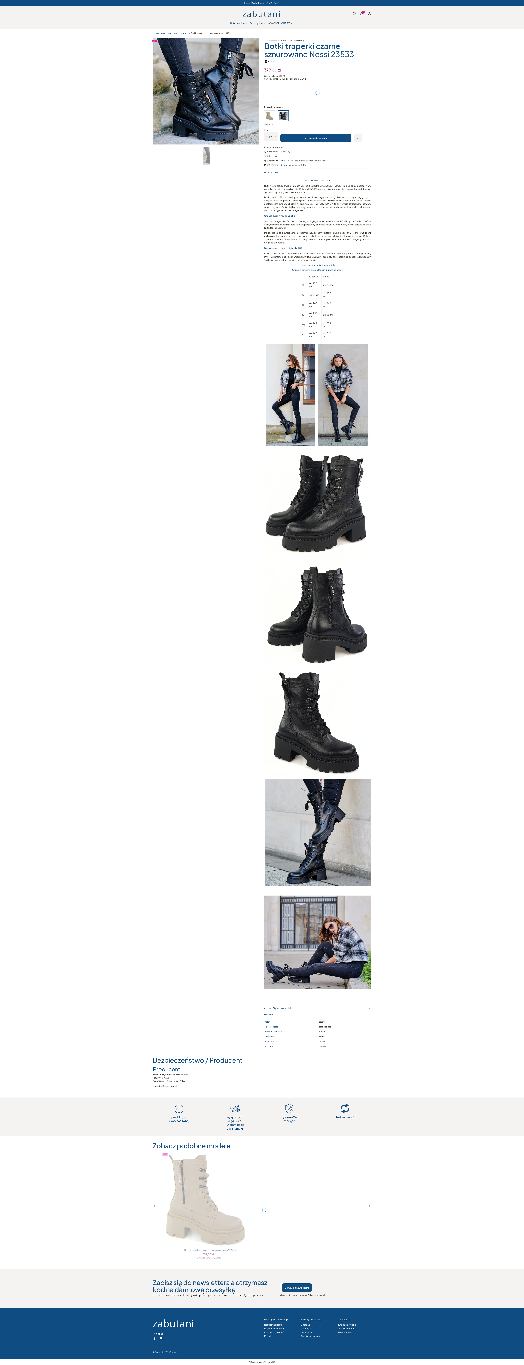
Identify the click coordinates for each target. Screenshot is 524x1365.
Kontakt (268, 1336)
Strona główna (159, 33)
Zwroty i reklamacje (310, 1336)
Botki (185, 33)
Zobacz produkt (208, 1242)
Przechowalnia (345, 1332)
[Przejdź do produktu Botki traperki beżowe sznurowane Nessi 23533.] (208, 1199)
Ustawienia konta (346, 1328)
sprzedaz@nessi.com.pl (165, 1086)
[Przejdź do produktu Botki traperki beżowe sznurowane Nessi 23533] (269, 115)
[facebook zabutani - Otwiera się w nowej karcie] (154, 1338)
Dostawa (305, 1324)
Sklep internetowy (261, 1362)
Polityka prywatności (274, 1332)
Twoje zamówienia (347, 1324)
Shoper (173, 1352)
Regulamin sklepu (273, 1324)
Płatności (306, 1328)
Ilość (266, 130)
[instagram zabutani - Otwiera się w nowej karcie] (161, 1338)
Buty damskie (174, 33)
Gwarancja (306, 1332)
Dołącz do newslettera (297, 1287)
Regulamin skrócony (274, 1328)
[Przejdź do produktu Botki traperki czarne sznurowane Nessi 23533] (283, 115)
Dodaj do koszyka (318, 137)
